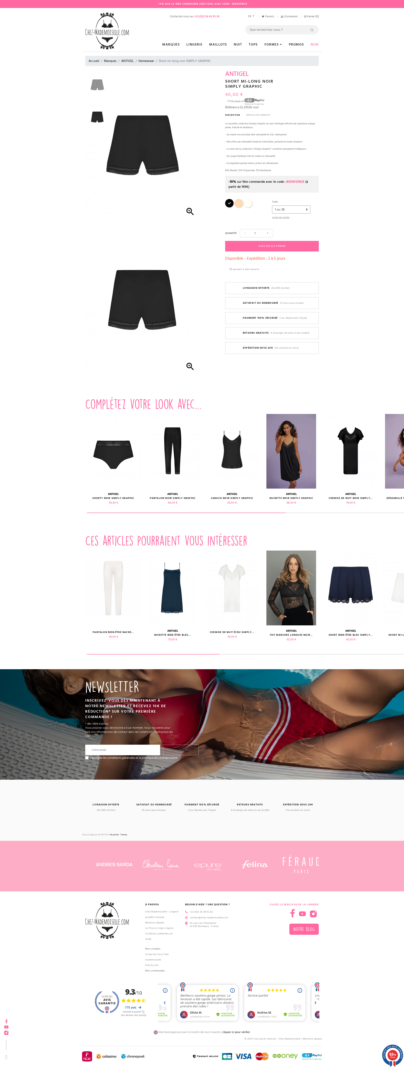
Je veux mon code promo (31, 1054)
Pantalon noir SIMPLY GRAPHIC (173, 498)
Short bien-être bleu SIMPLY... (351, 635)
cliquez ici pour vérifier (236, 1032)
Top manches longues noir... (291, 635)
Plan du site (151, 965)
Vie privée (114, 834)
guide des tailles (281, 217)
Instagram (313, 914)
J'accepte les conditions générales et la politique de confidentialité (134, 758)
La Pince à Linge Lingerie (159, 928)
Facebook (6, 1020)
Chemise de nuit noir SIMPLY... (351, 498)
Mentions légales (154, 922)
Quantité (231, 233)
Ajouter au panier (272, 246)
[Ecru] (248, 206)
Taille (275, 202)
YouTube (302, 914)
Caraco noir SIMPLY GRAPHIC (232, 498)
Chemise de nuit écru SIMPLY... (232, 632)
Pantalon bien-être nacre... (113, 632)
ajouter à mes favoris (245, 269)
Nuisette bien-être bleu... (172, 635)
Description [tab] (232, 115)
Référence (232, 107)
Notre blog (304, 929)
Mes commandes (155, 971)
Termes (123, 834)
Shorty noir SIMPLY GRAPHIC (113, 498)
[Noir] (229, 206)
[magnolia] (238, 206)
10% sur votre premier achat (31, 1034)
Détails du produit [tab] (258, 115)
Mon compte (152, 949)
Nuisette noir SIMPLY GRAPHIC (291, 498)
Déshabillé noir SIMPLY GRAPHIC (54, 498)
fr (250, 16)
